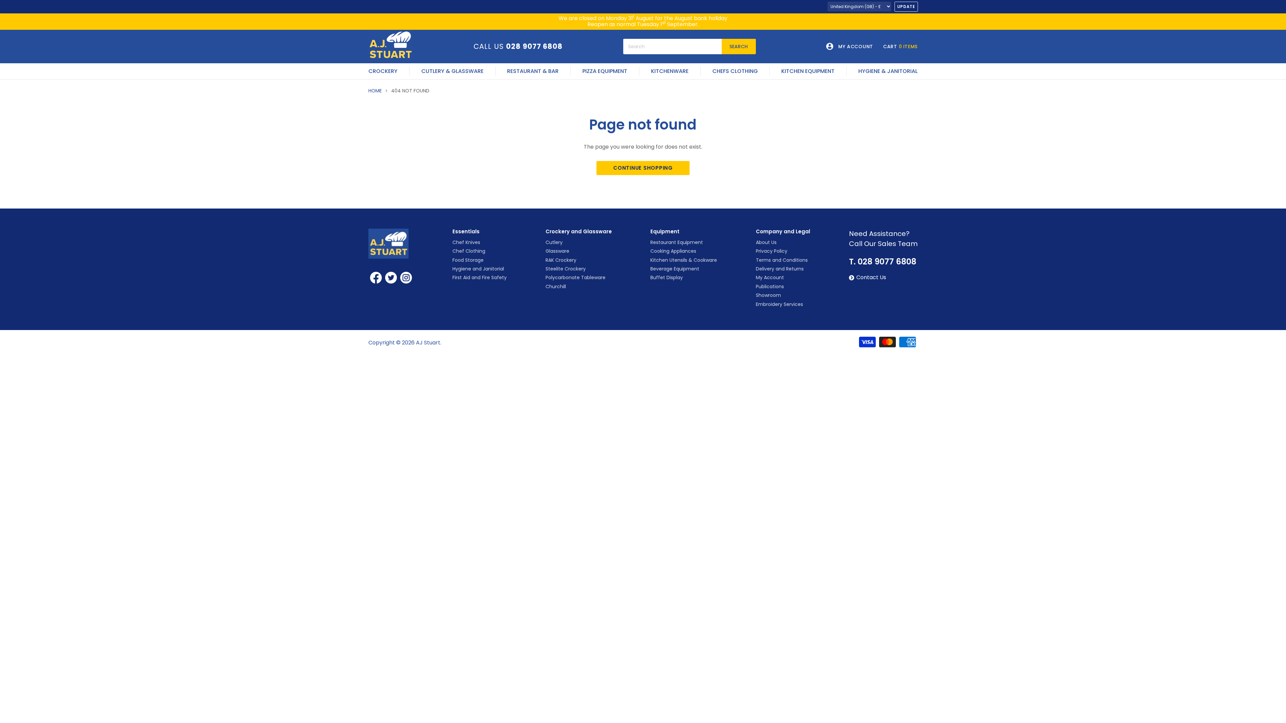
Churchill (556, 286)
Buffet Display (666, 277)
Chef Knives (466, 242)
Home (375, 90)
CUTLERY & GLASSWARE (452, 71)
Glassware (557, 251)
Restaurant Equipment (676, 242)
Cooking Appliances (673, 251)
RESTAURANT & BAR (533, 71)
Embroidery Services (779, 304)
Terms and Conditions (782, 260)
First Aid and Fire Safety (479, 277)
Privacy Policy (771, 251)
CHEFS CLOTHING (735, 71)
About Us (766, 242)
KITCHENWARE (670, 71)
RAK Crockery (561, 260)
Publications (770, 286)
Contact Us (871, 277)
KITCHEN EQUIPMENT (808, 71)
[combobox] (672, 46)
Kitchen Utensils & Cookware (683, 260)
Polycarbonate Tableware (575, 277)
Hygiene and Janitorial (478, 268)
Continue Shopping (643, 167)
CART (900, 46)
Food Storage (468, 260)
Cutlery (554, 242)
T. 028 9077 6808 (882, 261)
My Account (770, 277)
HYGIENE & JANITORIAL (888, 71)
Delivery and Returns (780, 268)
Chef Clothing (468, 251)
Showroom (768, 295)
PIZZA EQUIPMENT (604, 71)
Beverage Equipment (674, 268)
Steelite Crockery (566, 268)
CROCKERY (383, 71)
